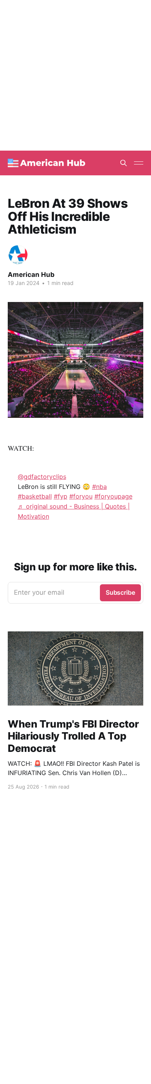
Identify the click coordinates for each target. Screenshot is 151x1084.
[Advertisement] (75, 75)
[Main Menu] (138, 163)
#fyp (60, 496)
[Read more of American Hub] (18, 254)
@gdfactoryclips (42, 476)
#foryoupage (113, 496)
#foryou (81, 496)
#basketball (35, 496)
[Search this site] (123, 163)
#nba (99, 486)
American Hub (31, 274)
